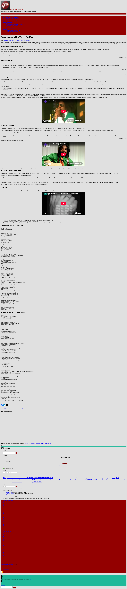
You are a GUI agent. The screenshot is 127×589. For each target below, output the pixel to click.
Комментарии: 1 (27, 40)
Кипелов (9, 459)
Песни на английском (8, 500)
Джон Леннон (15, 479)
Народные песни (56, 479)
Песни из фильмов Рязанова (12, 25)
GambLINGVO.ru (10, 493)
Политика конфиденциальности (13, 30)
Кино (33, 479)
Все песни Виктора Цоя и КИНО (10, 20)
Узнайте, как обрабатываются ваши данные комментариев (38, 443)
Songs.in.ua (8, 496)
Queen (74, 478)
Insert (14, 587)
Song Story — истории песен (16, 9)
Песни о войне (6, 19)
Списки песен (6, 23)
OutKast (22, 40)
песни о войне (24, 481)
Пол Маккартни (71, 479)
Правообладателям (10, 33)
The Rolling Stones (86, 478)
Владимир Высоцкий (122, 478)
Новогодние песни (7, 22)
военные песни (8, 481)
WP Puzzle (6, 569)
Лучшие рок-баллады (10, 26)
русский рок (36, 481)
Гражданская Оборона (6, 479)
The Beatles (78, 478)
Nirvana (71, 478)
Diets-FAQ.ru (9, 492)
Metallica (62, 478)
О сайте (5, 29)
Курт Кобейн (45, 479)
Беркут (9, 461)
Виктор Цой (115, 478)
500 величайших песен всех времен (11, 18)
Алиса (92, 478)
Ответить (3, 585)
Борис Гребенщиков (108, 478)
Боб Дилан (102, 478)
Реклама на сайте (10, 32)
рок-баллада (29, 481)
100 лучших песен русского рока (10, 17)
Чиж (103, 479)
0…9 (4, 530)
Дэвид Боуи (21, 479)
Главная (5, 16)
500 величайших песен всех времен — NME (16, 24)
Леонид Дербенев (50, 479)
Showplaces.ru (9, 494)
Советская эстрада (91, 479)
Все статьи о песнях (10, 28)
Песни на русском (7, 531)
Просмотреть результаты (64, 465)
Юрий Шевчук (121, 479)
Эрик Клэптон (116, 479)
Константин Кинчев (39, 479)
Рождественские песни (80, 479)
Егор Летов (26, 479)
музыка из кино (17, 482)
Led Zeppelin (58, 478)
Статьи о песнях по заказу (12, 31)
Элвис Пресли (106, 479)
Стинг (99, 479)
